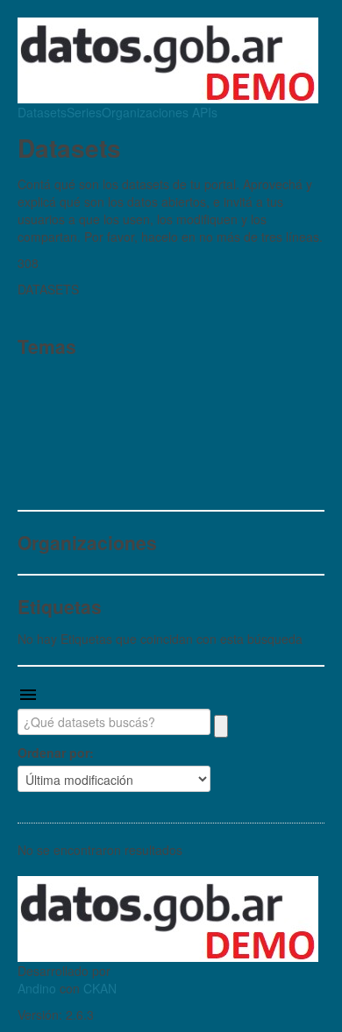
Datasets (42, 112)
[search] (221, 726)
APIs (203, 112)
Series (84, 112)
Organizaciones (145, 112)
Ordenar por (53, 752)
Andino (37, 988)
